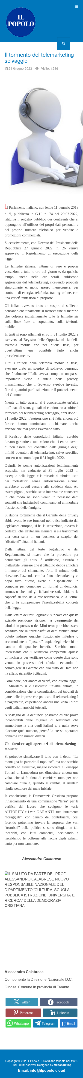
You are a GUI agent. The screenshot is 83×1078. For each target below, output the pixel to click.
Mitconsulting (62, 1065)
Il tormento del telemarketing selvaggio (39, 57)
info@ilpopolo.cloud (47, 1070)
